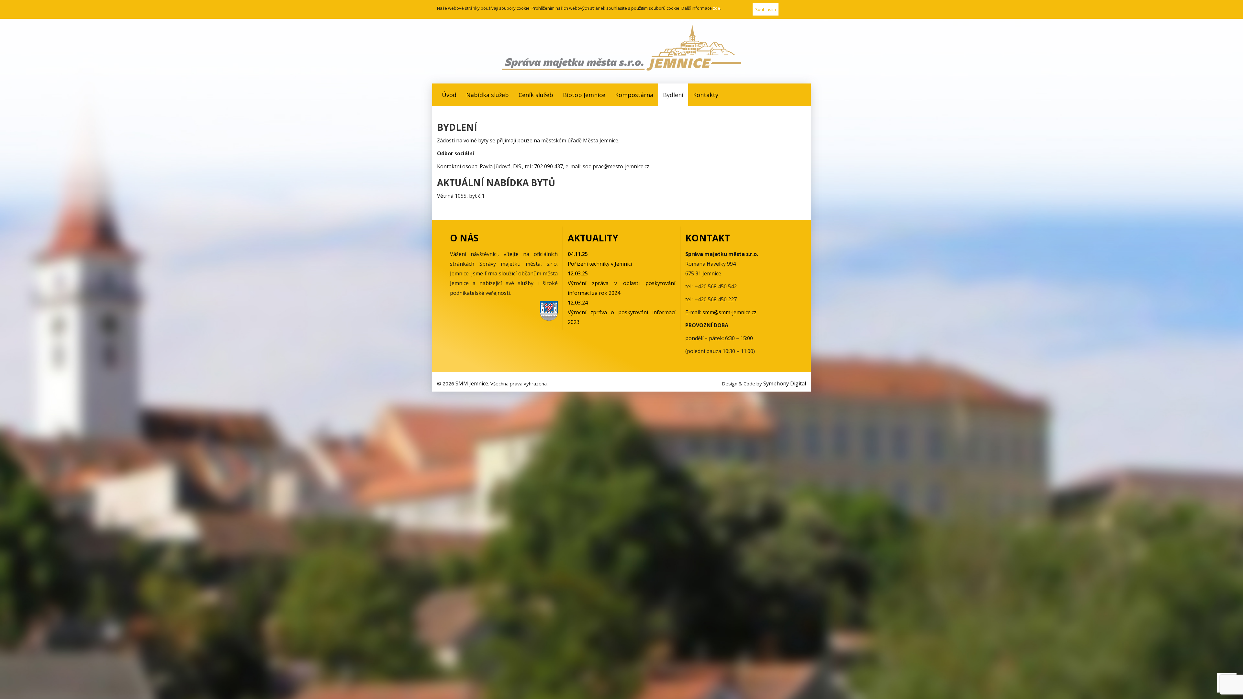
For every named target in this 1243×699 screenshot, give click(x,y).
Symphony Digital (784, 383)
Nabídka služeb (487, 95)
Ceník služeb (536, 95)
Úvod (449, 95)
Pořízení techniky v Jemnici (600, 263)
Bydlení (673, 95)
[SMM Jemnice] (621, 48)
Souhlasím (765, 9)
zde (716, 8)
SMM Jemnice (471, 383)
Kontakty (705, 95)
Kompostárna (634, 95)
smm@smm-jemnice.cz (729, 312)
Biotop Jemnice (584, 95)
